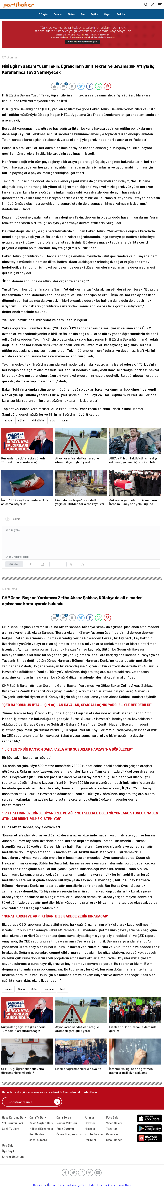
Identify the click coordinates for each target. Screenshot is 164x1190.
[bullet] (59, 564)
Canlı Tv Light (10, 1128)
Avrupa (58, 14)
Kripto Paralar (94, 1134)
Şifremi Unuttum (13, 1156)
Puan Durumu (65, 1128)
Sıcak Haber (114, 1140)
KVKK (92, 1185)
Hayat (107, 14)
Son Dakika (36, 1134)
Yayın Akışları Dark (41, 1123)
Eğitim (94, 14)
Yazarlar (111, 1128)
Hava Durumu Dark (14, 1117)
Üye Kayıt (8, 1151)
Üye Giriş (7, 1145)
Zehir (63, 989)
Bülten (71, 14)
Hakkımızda (40, 1185)
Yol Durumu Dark (13, 1123)
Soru (52, 420)
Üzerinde (49, 989)
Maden (8, 989)
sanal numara (38, 1140)
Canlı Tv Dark (37, 1117)
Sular (34, 989)
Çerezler (82, 1185)
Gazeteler (112, 1134)
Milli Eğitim (38, 420)
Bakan (8, 420)
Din (83, 14)
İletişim (52, 1185)
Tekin (65, 420)
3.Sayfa (43, 14)
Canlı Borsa (63, 1117)
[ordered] (54, 564)
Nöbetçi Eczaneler (41, 1128)
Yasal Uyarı (125, 1185)
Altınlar (89, 1117)
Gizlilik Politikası (67, 1185)
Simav (21, 989)
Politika (121, 14)
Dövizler (90, 1123)
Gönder (14, 564)
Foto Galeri (113, 1117)
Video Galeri (114, 1123)
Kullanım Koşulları (107, 1185)
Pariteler (90, 1140)
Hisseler (90, 1128)
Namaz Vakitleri (66, 1123)
